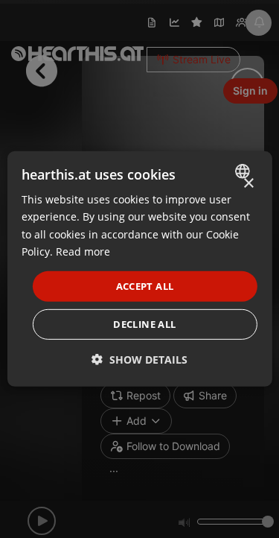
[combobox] (244, 171)
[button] (139, 359)
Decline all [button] (144, 324)
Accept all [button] (145, 286)
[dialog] (139, 269)
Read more (83, 251)
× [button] (248, 183)
